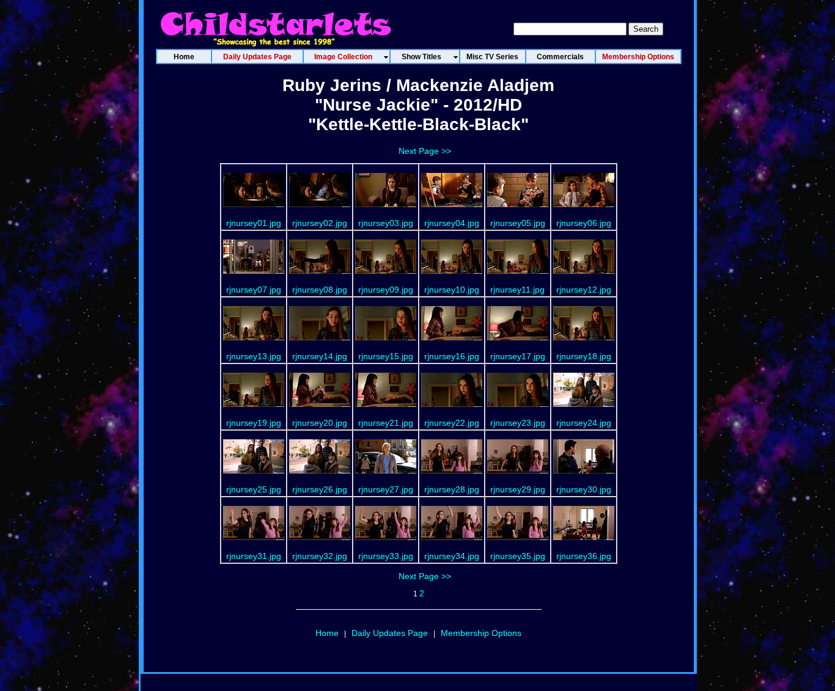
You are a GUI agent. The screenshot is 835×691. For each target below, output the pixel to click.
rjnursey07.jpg (253, 289)
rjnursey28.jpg (451, 489)
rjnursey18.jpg (583, 356)
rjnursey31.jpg (253, 556)
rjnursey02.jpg (319, 223)
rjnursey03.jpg (385, 223)
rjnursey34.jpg (451, 556)
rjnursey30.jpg (583, 489)
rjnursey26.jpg (319, 489)
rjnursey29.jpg (517, 489)
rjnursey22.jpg (451, 423)
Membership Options (481, 633)
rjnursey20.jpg (319, 423)
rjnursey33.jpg (385, 556)
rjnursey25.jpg (253, 489)
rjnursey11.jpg (517, 289)
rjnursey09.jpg (385, 289)
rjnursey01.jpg (253, 223)
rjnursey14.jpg (319, 356)
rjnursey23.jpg (517, 423)
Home (327, 633)
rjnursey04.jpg (451, 223)
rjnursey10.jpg (451, 289)
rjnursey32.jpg (319, 556)
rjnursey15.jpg (385, 356)
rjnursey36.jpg (583, 556)
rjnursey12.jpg (583, 289)
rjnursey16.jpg (451, 356)
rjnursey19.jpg (253, 423)
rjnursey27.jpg (385, 489)
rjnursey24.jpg (583, 423)
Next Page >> (425, 151)
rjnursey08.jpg (319, 289)
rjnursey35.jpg (517, 556)
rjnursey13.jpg (253, 356)
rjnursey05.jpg (517, 223)
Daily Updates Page (389, 633)
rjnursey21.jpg (385, 423)
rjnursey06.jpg (583, 223)
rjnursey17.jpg (517, 356)
